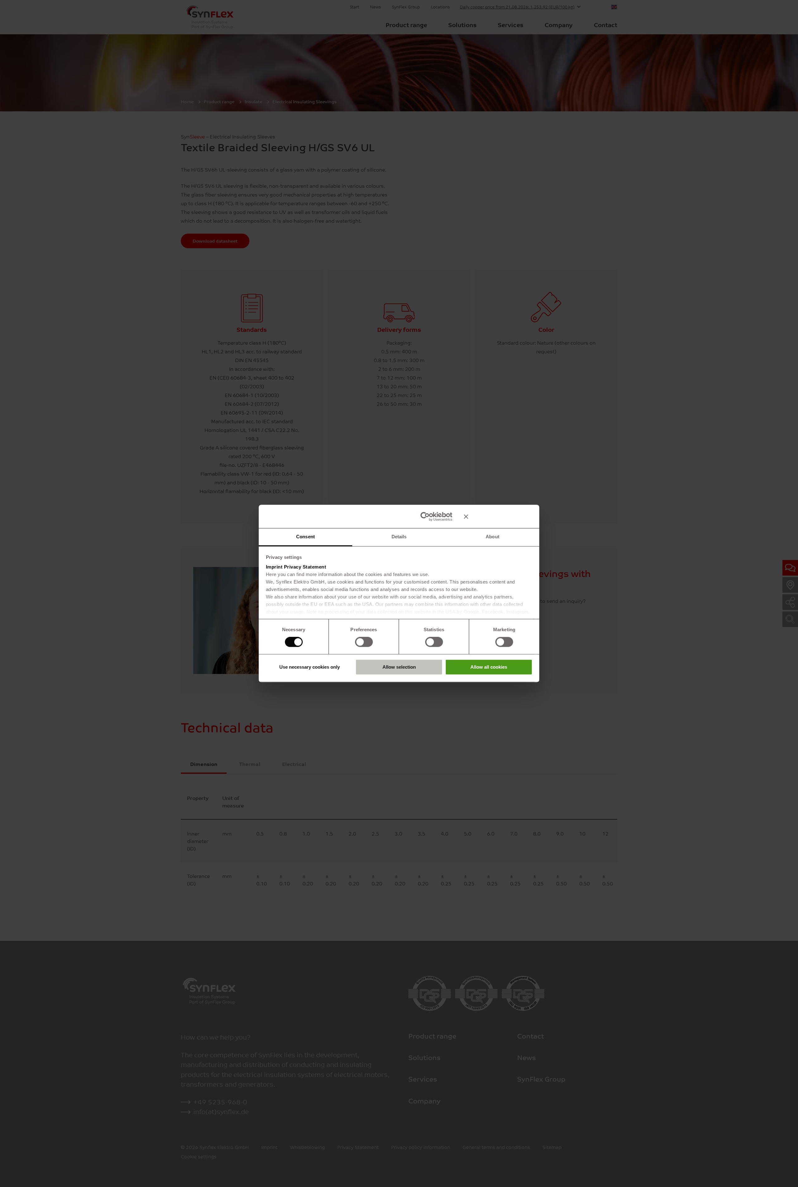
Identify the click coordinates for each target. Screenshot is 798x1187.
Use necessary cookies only (309, 667)
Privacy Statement (305, 566)
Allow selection (399, 667)
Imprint (274, 566)
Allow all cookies (488, 667)
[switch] (364, 642)
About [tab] (492, 536)
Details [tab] (399, 536)
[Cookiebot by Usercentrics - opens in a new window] (425, 516)
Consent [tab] (305, 536)
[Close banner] (498, 516)
